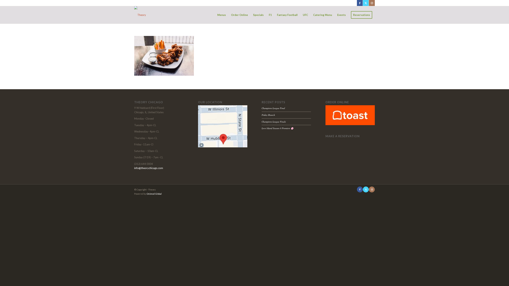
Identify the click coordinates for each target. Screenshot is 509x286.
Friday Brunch (268, 114)
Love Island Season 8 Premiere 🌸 (277, 128)
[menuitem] (221, 15)
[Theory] (140, 15)
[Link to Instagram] (372, 3)
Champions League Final (273, 108)
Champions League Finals (274, 121)
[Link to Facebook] (360, 3)
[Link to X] (366, 3)
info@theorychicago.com (148, 168)
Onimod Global (154, 193)
